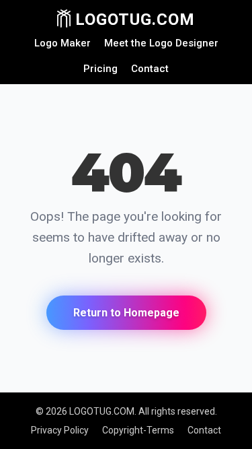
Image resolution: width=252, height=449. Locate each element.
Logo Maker (62, 43)
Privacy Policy (60, 430)
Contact (150, 69)
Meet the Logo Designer (161, 43)
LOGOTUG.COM (133, 19)
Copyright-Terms (138, 430)
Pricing (100, 69)
